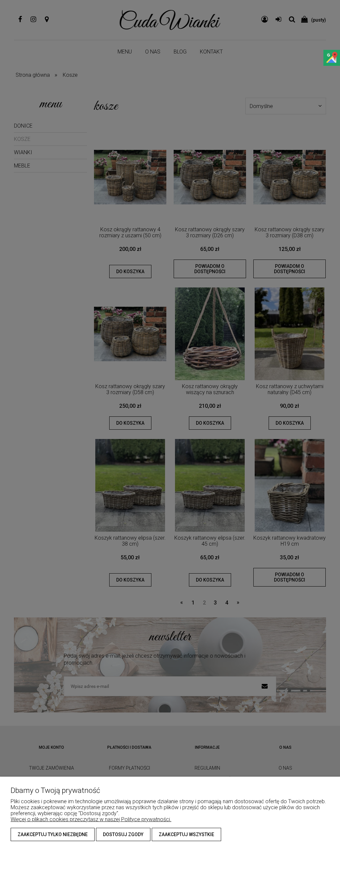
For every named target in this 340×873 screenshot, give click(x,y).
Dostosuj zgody (123, 834)
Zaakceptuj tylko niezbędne (53, 834)
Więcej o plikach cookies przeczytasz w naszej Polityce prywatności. (91, 819)
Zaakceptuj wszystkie (186, 834)
